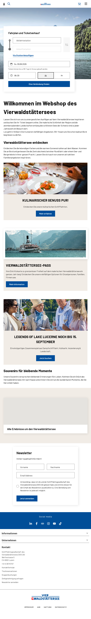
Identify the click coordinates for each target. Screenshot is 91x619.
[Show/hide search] (9, 3)
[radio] (46, 75)
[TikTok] (60, 524)
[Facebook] (37, 524)
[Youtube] (54, 524)
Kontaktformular (8, 567)
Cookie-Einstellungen (11, 614)
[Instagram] (48, 524)
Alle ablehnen (80, 614)
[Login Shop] (79, 4)
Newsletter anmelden (10, 582)
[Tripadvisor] (43, 524)
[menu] (86, 3)
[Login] (4, 3)
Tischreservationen (9, 571)
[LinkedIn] (31, 524)
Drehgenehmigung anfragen (12, 578)
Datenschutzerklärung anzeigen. (52, 609)
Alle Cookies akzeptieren (61, 614)
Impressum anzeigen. (72, 609)
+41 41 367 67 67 (7, 564)
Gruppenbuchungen (9, 575)
